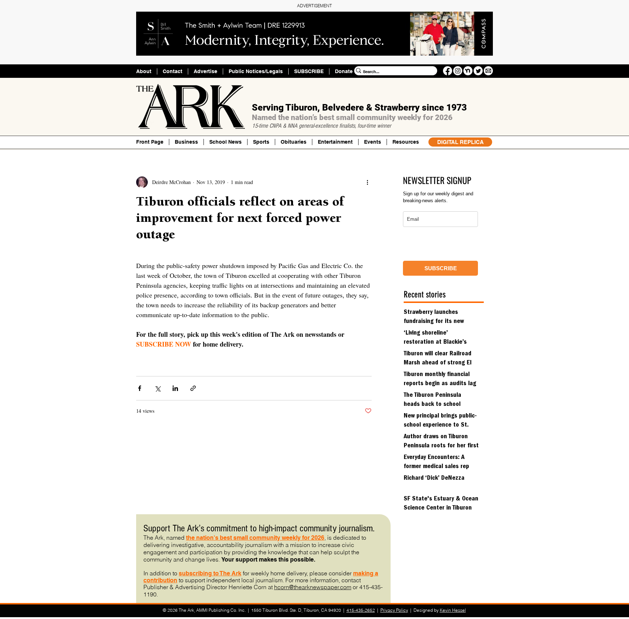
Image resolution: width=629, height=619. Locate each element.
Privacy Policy (394, 610)
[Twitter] (478, 70)
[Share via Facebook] (139, 388)
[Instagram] (457, 70)
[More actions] (367, 182)
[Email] (488, 70)
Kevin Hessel (453, 610)
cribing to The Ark (217, 573)
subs (186, 573)
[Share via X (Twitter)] (157, 388)
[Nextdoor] (467, 70)
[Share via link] (193, 388)
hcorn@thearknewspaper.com (312, 587)
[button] (405, 142)
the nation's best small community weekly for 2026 (255, 537)
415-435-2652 (361, 610)
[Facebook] (447, 70)
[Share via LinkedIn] (175, 388)
